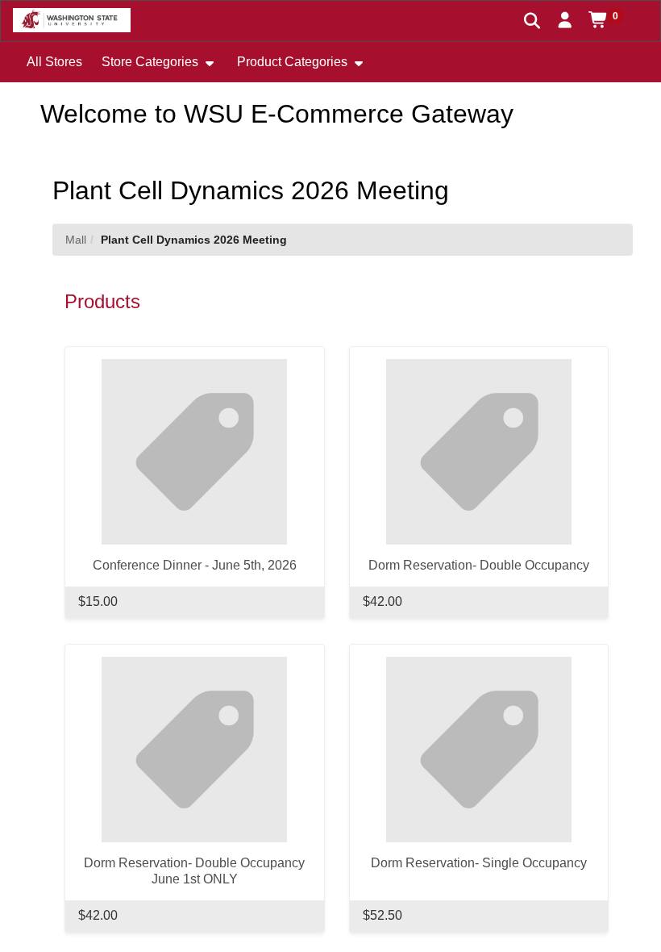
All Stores (54, 62)
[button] (565, 20)
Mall (75, 239)
